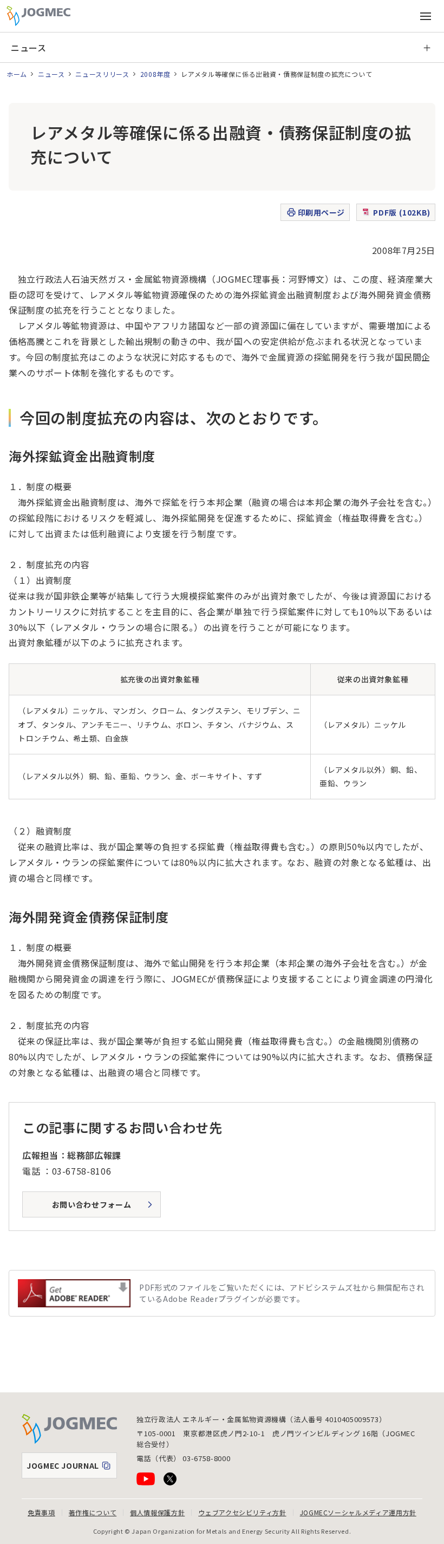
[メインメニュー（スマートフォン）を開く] (426, 16)
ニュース (29, 47)
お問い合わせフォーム (91, 1204)
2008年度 (155, 74)
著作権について (92, 1512)
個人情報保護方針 (157, 1512)
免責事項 (41, 1512)
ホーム (16, 74)
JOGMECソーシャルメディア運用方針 (358, 1512)
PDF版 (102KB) (401, 212)
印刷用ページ (321, 212)
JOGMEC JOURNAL (71, 1468)
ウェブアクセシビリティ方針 (242, 1512)
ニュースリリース (102, 74)
